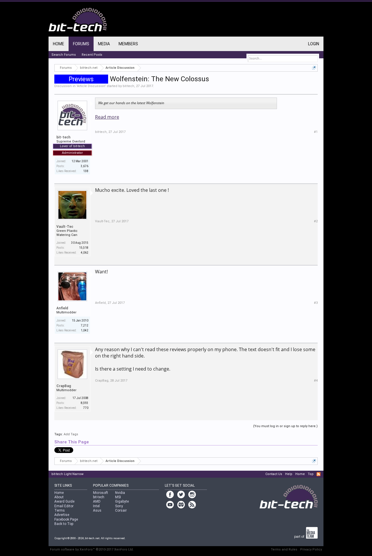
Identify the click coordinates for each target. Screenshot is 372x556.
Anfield (62, 308)
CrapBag (63, 386)
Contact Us (273, 474)
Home (58, 43)
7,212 (84, 325)
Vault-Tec (64, 227)
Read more (107, 117)
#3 (316, 303)
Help (288, 474)
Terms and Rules (284, 549)
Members (128, 43)
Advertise (61, 515)
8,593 (84, 403)
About (59, 497)
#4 (316, 380)
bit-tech (128, 86)
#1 (316, 132)
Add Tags (71, 434)
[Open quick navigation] (314, 68)
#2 (316, 221)
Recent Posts (92, 55)
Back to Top (63, 524)
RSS (318, 474)
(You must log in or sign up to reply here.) (285, 426)
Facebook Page (66, 519)
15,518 (83, 247)
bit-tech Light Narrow (67, 474)
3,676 (84, 166)
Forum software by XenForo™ (92, 549)
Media (104, 43)
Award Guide (64, 501)
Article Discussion (91, 86)
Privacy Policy (311, 549)
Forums (81, 43)
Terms (59, 510)
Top (311, 474)
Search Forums (63, 55)
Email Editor (64, 506)
